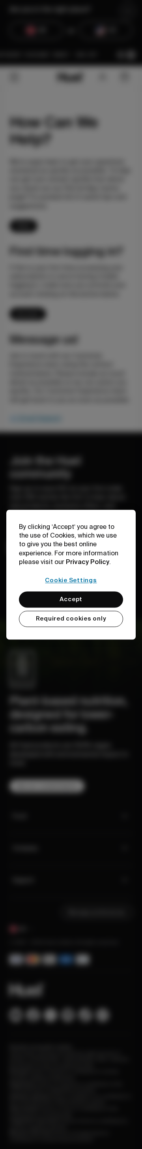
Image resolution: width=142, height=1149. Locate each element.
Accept (71, 599)
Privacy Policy (87, 562)
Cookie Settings (71, 580)
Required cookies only (71, 618)
